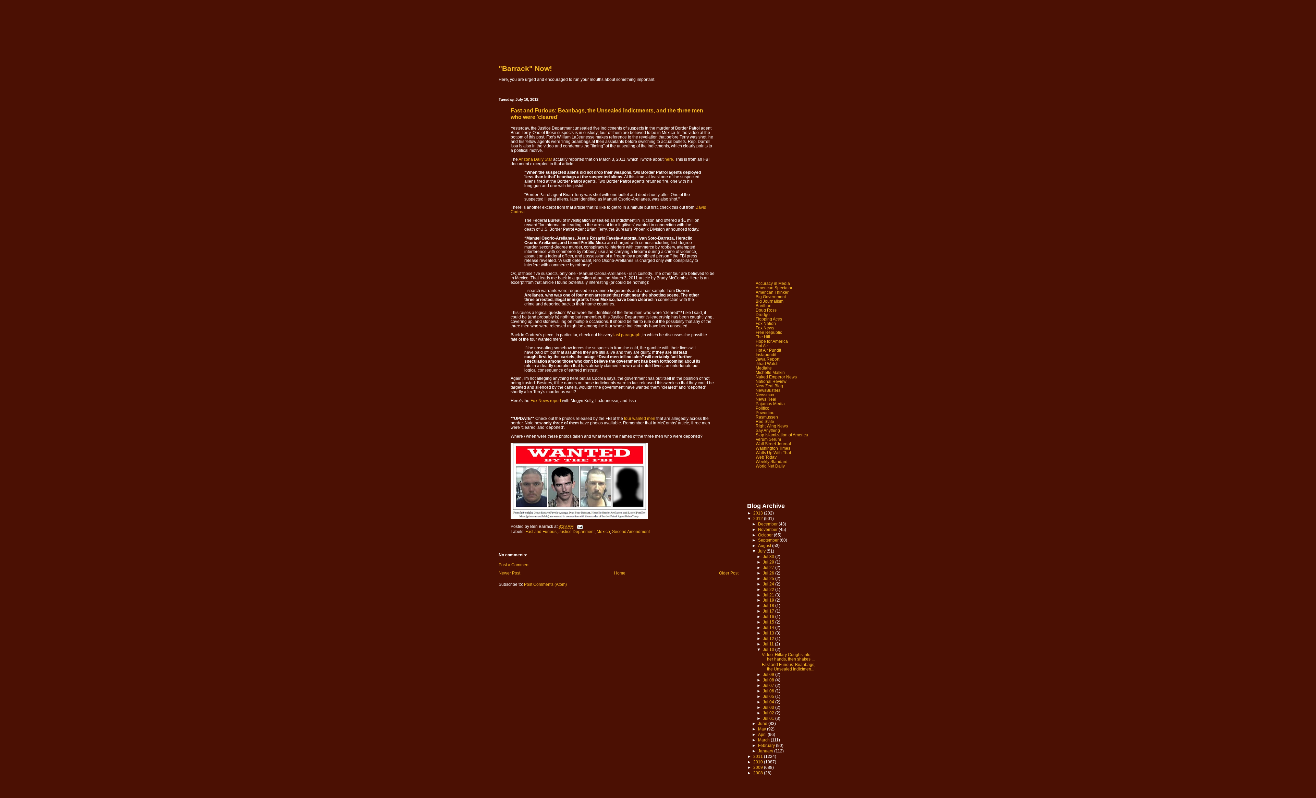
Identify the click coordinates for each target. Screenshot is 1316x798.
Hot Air (762, 345)
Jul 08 (769, 680)
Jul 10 (769, 649)
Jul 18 (769, 605)
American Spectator (774, 288)
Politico (762, 408)
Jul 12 (769, 638)
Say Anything (768, 430)
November (768, 529)
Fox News (765, 328)
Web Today (766, 457)
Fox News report (546, 400)
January (766, 751)
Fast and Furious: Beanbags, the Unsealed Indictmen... (788, 666)
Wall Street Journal (773, 444)
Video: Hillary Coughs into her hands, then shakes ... (788, 656)
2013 (758, 513)
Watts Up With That (773, 452)
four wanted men (639, 418)
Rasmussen (767, 417)
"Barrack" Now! (525, 68)
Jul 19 (769, 600)
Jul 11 (769, 644)
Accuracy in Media (773, 283)
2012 (758, 518)
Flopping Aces (769, 319)
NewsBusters (768, 390)
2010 (758, 762)
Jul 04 (769, 702)
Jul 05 (769, 696)
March (764, 740)
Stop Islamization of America (782, 435)
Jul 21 (769, 595)
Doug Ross (766, 310)
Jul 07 (769, 685)
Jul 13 (769, 633)
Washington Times (773, 448)
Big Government (771, 296)
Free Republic (769, 332)
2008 (758, 773)
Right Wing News (772, 426)
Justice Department (577, 531)
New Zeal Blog (769, 386)
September (769, 540)
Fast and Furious (541, 531)
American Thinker (772, 292)
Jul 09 (769, 674)
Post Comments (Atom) (545, 584)
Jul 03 (769, 707)
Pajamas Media (770, 403)
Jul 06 (769, 691)
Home (619, 573)
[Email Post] (579, 526)
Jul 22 (769, 589)
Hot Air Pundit (768, 350)
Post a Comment (514, 565)
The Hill (763, 337)
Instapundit (766, 354)
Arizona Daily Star (535, 159)
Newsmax (765, 394)
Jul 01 (769, 718)
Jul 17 (769, 611)
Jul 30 (769, 556)
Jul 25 (769, 578)
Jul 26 (769, 573)
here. (669, 159)
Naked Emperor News (776, 377)
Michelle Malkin (770, 372)
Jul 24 (769, 584)
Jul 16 (769, 616)
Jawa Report (767, 359)
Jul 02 (769, 713)
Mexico (603, 531)
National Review (771, 381)
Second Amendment (631, 531)
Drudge (763, 314)
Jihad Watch (767, 363)
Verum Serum (768, 439)
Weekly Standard (772, 461)
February (767, 745)
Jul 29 (769, 562)
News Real (766, 399)
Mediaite (764, 368)
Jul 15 (769, 622)
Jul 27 (769, 567)
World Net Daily (770, 466)
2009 (758, 767)
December (768, 524)
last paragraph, (627, 334)
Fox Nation (766, 323)
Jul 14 (769, 627)
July (762, 551)
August (765, 545)
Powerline (765, 412)
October (766, 535)
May (762, 729)
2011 (758, 756)
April (763, 734)
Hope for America (772, 341)
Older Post (729, 573)
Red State (765, 421)
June (763, 723)
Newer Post (509, 573)
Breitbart (763, 305)
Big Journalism (769, 301)
